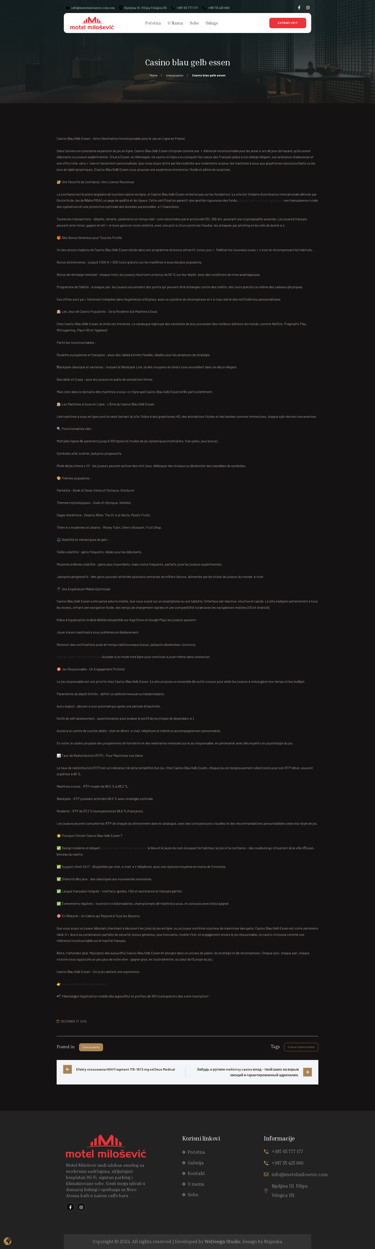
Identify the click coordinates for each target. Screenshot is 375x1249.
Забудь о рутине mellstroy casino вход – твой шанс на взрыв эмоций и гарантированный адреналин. (248, 1072)
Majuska (273, 1241)
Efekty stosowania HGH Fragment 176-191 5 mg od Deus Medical (125, 1069)
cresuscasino (91, 1047)
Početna (196, 1152)
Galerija (196, 1162)
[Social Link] (299, 7)
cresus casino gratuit (301, 1047)
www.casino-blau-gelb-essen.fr (84, 984)
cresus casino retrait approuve (260, 200)
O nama (196, 1184)
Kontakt (196, 1173)
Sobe (193, 1194)
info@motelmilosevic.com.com (93, 8)
